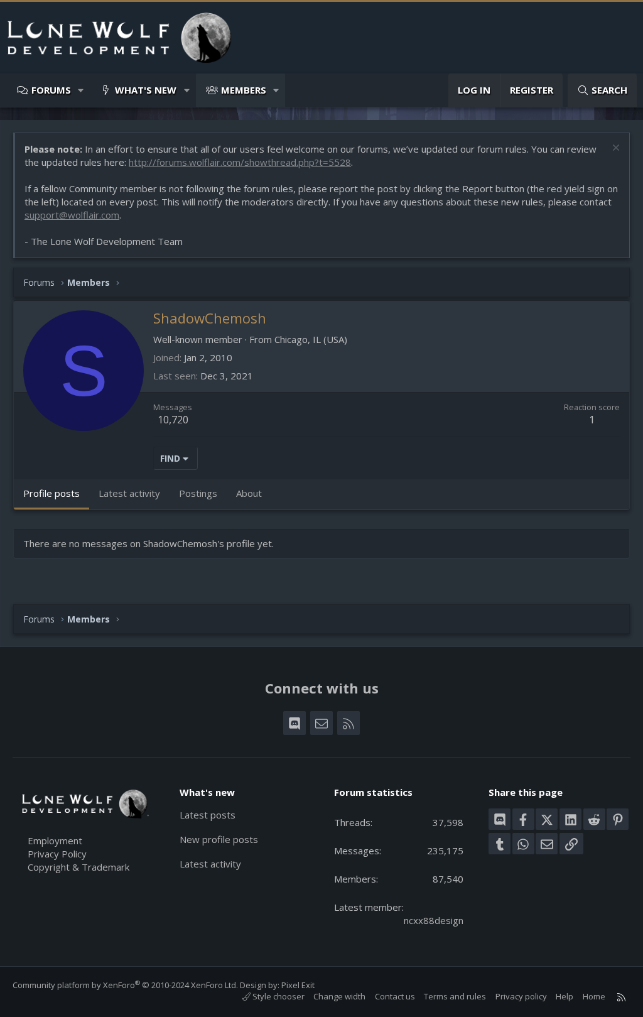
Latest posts (207, 814)
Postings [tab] (198, 493)
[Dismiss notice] (614, 149)
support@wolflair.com (71, 215)
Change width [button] (339, 996)
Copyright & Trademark (78, 867)
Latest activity (210, 863)
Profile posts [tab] (51, 493)
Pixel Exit (298, 985)
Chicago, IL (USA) (310, 339)
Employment (55, 840)
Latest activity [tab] (129, 493)
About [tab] (249, 493)
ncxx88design (433, 920)
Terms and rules (455, 996)
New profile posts (219, 839)
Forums (51, 90)
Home (594, 996)
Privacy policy (521, 996)
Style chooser (278, 996)
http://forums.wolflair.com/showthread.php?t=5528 (240, 162)
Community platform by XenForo (125, 985)
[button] (81, 90)
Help (564, 996)
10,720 (173, 420)
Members (243, 90)
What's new (145, 90)
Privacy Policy (57, 853)
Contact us (395, 996)
